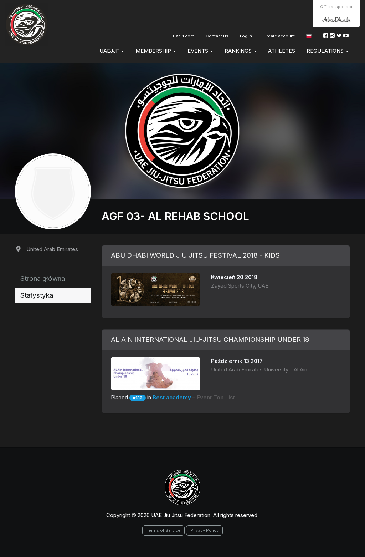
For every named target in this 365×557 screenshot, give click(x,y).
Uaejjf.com (183, 36)
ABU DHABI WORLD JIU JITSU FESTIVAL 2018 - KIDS (195, 255)
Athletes (281, 50)
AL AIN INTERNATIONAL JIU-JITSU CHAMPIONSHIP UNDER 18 (210, 339)
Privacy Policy (204, 530)
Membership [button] (154, 50)
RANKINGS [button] (239, 50)
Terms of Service (163, 530)
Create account (279, 36)
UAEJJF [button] (109, 50)
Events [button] (198, 50)
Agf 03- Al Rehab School (175, 216)
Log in (246, 36)
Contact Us (217, 36)
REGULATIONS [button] (326, 50)
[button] (308, 36)
